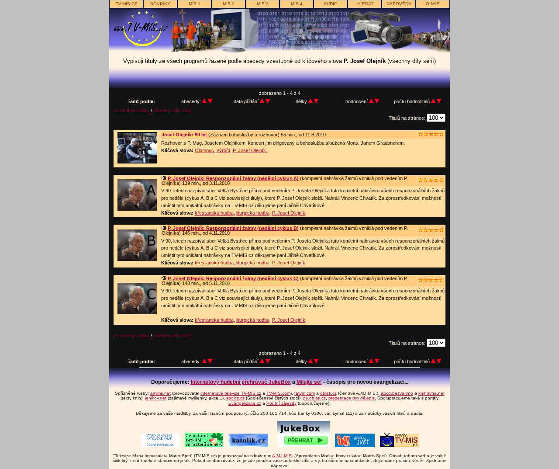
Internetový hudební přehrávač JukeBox (241, 382)
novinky (160, 3)
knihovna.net (431, 393)
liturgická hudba (252, 212)
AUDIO (331, 3)
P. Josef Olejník (249, 150)
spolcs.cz (235, 398)
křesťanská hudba (214, 212)
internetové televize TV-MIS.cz (230, 393)
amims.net (160, 393)
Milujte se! (309, 382)
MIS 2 (229, 3)
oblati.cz (328, 393)
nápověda (398, 3)
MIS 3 (263, 3)
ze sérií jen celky (132, 110)
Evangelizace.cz (244, 403)
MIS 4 (297, 3)
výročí (223, 150)
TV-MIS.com (278, 393)
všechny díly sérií (172, 110)
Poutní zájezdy (281, 403)
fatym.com (304, 393)
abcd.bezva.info (397, 393)
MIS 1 (194, 3)
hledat (364, 3)
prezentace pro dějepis (351, 398)
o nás (433, 3)
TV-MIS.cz (126, 3)
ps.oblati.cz (314, 398)
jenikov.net (155, 398)
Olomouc (204, 150)
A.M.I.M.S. (282, 455)
